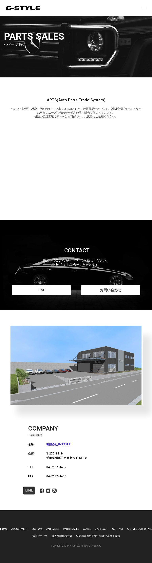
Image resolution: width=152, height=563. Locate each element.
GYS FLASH (101, 528)
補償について (40, 535)
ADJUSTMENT (19, 528)
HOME (3, 528)
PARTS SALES (71, 528)
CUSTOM (37, 528)
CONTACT (117, 528)
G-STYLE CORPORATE (139, 528)
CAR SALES (52, 528)
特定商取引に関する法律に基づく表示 (98, 535)
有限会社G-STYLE (58, 444)
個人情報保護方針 (62, 535)
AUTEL (87, 528)
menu (144, 8)
